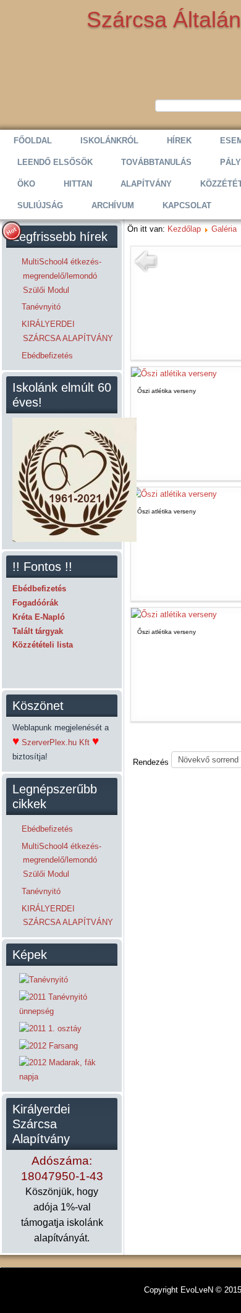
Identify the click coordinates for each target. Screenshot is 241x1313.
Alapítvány (146, 183)
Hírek (179, 140)
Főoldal (33, 140)
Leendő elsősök (55, 162)
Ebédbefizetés (39, 588)
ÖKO (26, 183)
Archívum (112, 205)
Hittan (78, 183)
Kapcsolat (187, 205)
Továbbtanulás (156, 162)
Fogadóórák (35, 602)
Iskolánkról (109, 140)
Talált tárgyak (37, 631)
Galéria (224, 229)
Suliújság (40, 205)
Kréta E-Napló (38, 617)
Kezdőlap (184, 229)
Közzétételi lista (42, 644)
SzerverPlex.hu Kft (56, 742)
